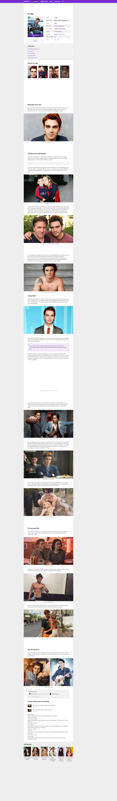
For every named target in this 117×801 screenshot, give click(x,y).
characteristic (61, 34)
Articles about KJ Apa (32, 57)
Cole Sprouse (64, 446)
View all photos (35, 35)
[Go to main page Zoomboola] (27, 1)
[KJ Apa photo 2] (43, 72)
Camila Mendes (31, 533)
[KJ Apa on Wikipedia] (58, 40)
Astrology (57, 1)
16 (54, 26)
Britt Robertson (31, 655)
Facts (51, 1)
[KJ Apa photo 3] (54, 72)
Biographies (35, 1)
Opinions (35, 40)
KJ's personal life (31, 53)
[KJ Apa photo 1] (32, 72)
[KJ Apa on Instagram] (55, 40)
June (57, 26)
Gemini (56, 34)
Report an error (37, 696)
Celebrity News (44, 1)
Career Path (30, 51)
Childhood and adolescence (33, 48)
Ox (55, 37)
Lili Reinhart (38, 569)
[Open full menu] (63, 1)
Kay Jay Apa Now (31, 55)
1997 (59, 26)
